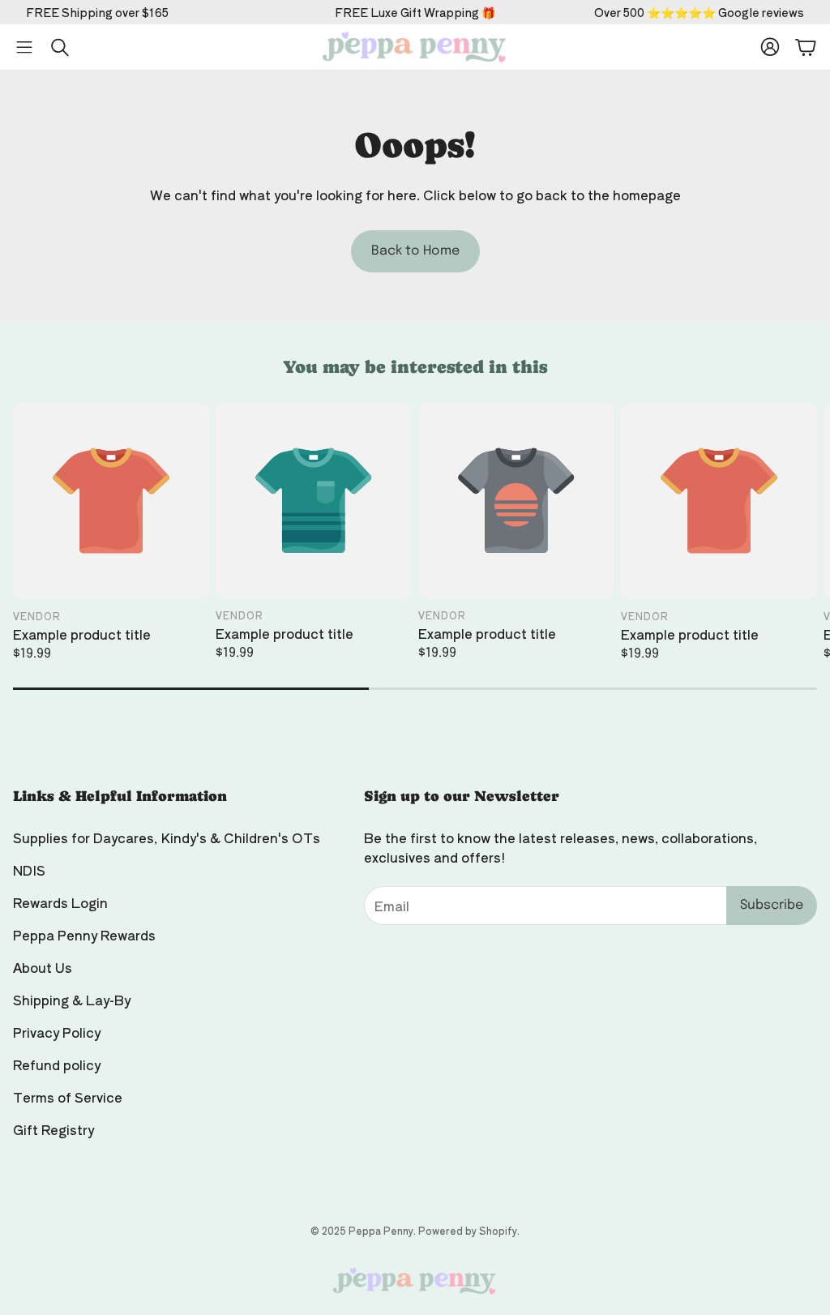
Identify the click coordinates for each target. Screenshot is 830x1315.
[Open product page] (111, 501)
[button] (24, 47)
